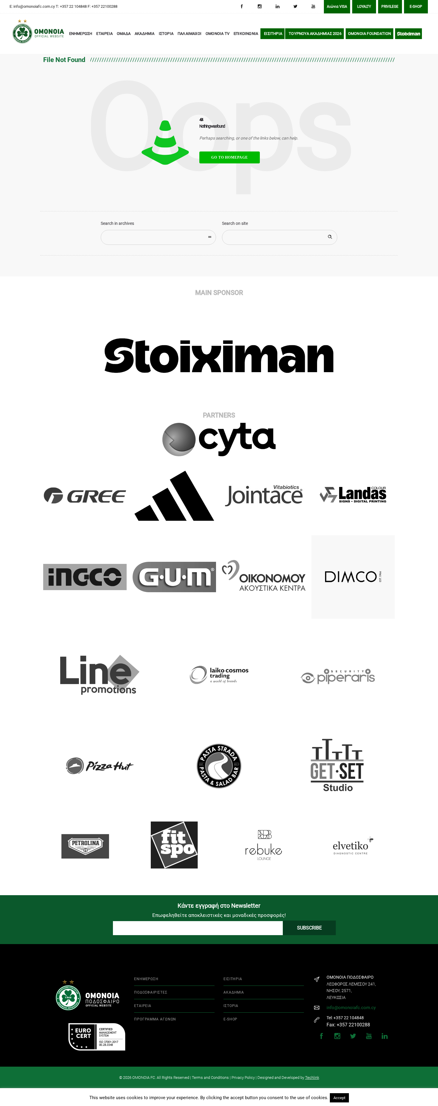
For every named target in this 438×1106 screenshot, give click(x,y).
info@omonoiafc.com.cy (351, 1007)
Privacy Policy (243, 1077)
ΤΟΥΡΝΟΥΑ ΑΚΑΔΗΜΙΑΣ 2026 (315, 33)
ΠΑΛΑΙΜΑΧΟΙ (189, 33)
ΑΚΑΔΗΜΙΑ (145, 33)
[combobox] (158, 237)
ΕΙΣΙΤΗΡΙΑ (273, 33)
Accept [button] (339, 1098)
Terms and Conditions (210, 1077)
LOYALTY (364, 6)
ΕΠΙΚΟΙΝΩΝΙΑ (246, 33)
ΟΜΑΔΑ (124, 33)
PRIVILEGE (389, 6)
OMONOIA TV (217, 33)
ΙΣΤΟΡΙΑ (166, 33)
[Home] (21, 34)
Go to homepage (229, 157)
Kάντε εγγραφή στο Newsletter (219, 905)
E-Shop (416, 6)
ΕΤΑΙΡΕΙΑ (104, 33)
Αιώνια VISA (337, 6)
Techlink (312, 1077)
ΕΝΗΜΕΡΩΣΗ (80, 33)
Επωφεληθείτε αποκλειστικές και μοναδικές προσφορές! (219, 915)
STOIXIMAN (408, 33)
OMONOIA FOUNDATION (369, 33)
